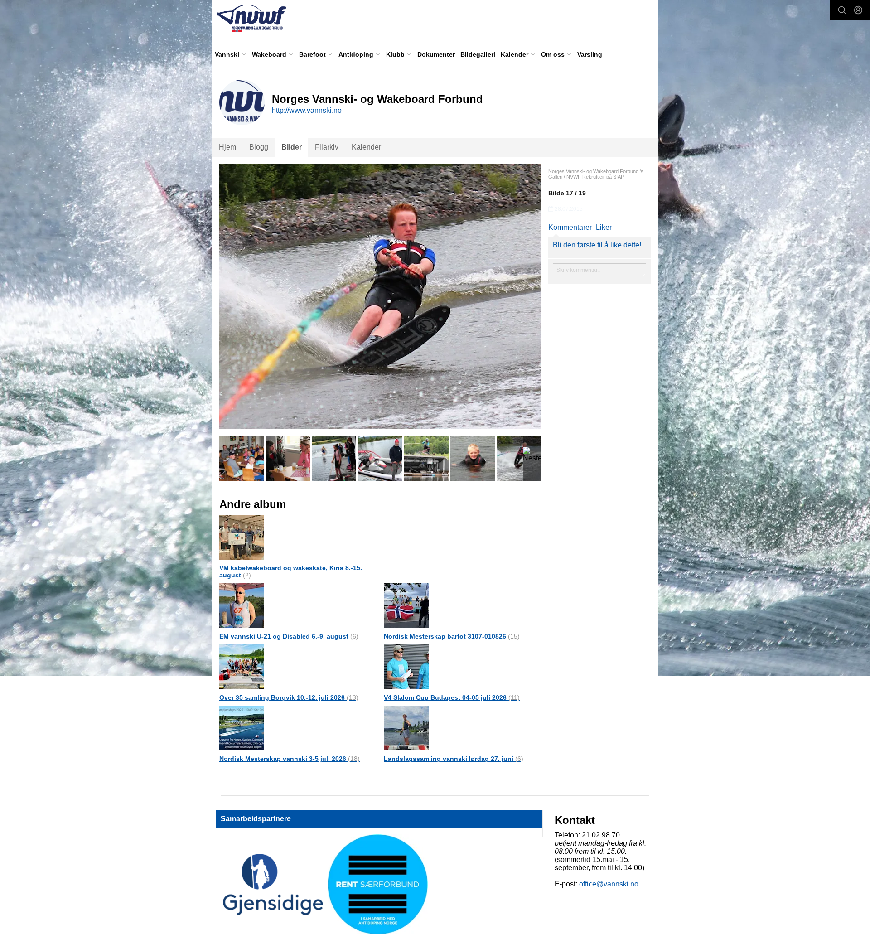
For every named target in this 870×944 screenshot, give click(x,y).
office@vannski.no (608, 884)
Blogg (258, 147)
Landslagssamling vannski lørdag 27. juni (453, 758)
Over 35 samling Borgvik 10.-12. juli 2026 (288, 697)
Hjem (227, 147)
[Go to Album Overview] (241, 537)
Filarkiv (326, 147)
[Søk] (842, 10)
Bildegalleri (477, 54)
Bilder (291, 147)
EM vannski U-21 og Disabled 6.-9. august (288, 636)
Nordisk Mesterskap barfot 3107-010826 (452, 636)
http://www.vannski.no (307, 110)
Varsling (589, 54)
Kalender (366, 147)
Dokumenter (436, 54)
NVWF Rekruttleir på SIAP (595, 176)
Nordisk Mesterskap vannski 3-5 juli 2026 (289, 758)
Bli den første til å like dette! (597, 245)
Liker (604, 227)
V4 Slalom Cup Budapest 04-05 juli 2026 (452, 697)
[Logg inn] (858, 10)
